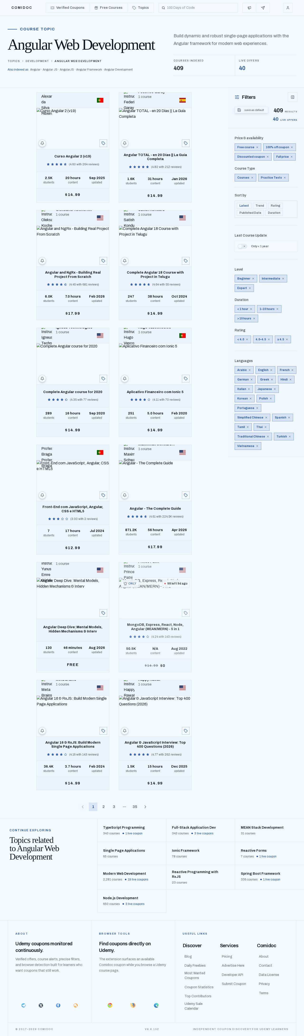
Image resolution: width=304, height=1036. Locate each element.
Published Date (250, 212)
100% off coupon (277, 147)
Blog (188, 956)
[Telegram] (23, 1005)
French (285, 370)
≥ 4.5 (280, 339)
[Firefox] (133, 1005)
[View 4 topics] (103, 143)
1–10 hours (267, 309)
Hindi (284, 379)
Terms (263, 993)
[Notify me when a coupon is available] (42, 143)
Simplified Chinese (250, 417)
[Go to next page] (145, 807)
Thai (259, 427)
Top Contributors (198, 996)
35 (135, 807)
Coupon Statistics (199, 987)
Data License (269, 975)
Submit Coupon (234, 984)
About (264, 956)
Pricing (227, 956)
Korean (242, 398)
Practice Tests (271, 177)
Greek (264, 379)
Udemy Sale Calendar (194, 1006)
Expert (242, 288)
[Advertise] (249, 8)
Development (37, 61)
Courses (243, 177)
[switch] (242, 246)
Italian (241, 389)
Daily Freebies (195, 965)
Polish (263, 398)
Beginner (243, 278)
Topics (14, 61)
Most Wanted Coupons (195, 975)
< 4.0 (240, 339)
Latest (244, 205)
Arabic (242, 370)
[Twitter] (41, 1005)
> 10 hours (244, 318)
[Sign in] (288, 8)
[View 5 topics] (103, 261)
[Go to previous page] (82, 807)
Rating (275, 205)
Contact (265, 965)
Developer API (232, 975)
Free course (245, 147)
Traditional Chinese (251, 436)
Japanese (264, 389)
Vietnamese (245, 446)
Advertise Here (233, 965)
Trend (260, 205)
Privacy (264, 984)
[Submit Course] (263, 8)
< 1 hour (242, 309)
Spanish (280, 417)
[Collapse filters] (292, 97)
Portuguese (245, 408)
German (243, 379)
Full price (282, 156)
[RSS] (76, 1005)
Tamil (241, 427)
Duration (274, 212)
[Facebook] (58, 1005)
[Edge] (156, 1005)
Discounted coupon (251, 156)
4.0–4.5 (261, 339)
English (263, 370)
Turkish (281, 436)
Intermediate (271, 278)
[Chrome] (110, 1005)
